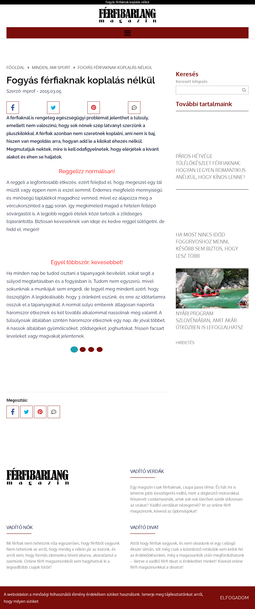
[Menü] (127, 32)
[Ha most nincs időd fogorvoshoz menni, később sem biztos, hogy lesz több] (212, 228)
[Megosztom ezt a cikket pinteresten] (93, 107)
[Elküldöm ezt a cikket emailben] (134, 107)
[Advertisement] (212, 377)
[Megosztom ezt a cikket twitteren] (53, 107)
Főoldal (15, 67)
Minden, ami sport (51, 67)
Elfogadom (234, 597)
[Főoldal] (74, 349)
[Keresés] (244, 90)
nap (49, 205)
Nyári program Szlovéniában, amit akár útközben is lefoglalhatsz (209, 320)
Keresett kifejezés (191, 81)
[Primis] (127, 24)
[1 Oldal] (83, 349)
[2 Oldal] (91, 349)
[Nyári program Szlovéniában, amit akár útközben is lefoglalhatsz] (212, 306)
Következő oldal (84, 366)
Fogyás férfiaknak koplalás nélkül (127, 2)
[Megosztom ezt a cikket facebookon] (12, 107)
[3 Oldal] (100, 349)
